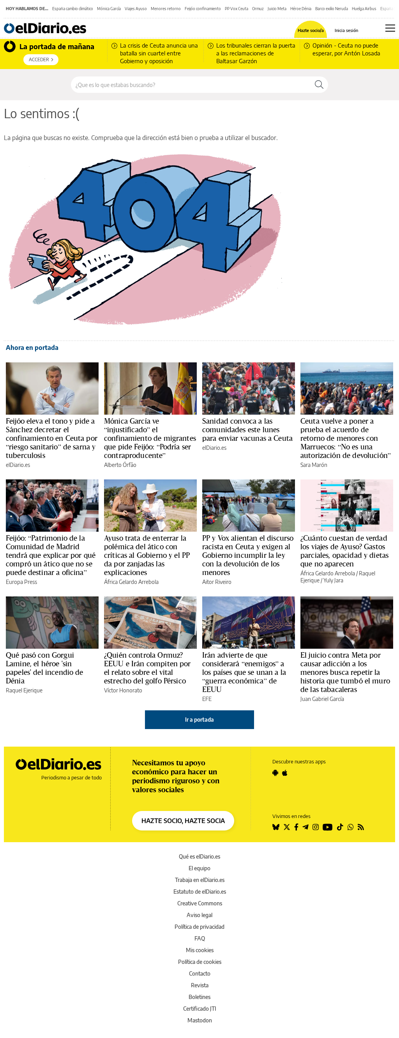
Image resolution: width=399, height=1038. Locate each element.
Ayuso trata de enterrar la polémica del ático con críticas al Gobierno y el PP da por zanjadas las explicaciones (147, 555)
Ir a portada (199, 719)
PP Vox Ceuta (236, 8)
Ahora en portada (32, 347)
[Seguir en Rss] (361, 826)
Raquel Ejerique (24, 690)
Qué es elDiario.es (199, 856)
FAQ (199, 938)
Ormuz (258, 8)
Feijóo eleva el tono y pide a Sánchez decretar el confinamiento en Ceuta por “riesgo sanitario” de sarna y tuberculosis (51, 438)
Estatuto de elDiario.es (199, 891)
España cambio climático (72, 8)
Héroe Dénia (300, 8)
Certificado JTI (199, 1008)
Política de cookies (199, 961)
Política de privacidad (199, 926)
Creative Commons (199, 903)
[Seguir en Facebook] (296, 826)
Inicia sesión (346, 30)
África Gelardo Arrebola (131, 581)
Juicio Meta (277, 8)
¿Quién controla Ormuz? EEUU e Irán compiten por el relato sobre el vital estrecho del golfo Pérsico (147, 667)
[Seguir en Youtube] (328, 826)
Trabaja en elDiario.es (199, 880)
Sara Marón (313, 464)
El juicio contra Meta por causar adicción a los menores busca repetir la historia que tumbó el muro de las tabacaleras (345, 672)
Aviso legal (199, 915)
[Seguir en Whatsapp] (351, 826)
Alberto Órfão (120, 464)
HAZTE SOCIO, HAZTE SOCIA (183, 821)
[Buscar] (319, 84)
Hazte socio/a (311, 30)
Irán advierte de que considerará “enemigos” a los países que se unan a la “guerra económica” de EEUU (244, 672)
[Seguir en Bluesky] (275, 826)
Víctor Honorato (123, 690)
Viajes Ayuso (136, 8)
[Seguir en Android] (275, 772)
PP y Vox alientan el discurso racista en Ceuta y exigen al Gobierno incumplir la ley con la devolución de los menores (247, 555)
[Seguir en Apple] (285, 772)
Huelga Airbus (364, 8)
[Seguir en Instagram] (315, 826)
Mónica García (109, 8)
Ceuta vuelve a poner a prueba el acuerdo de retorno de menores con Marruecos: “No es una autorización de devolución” (345, 438)
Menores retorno (166, 8)
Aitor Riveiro (216, 581)
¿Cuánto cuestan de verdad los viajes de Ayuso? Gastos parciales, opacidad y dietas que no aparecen (344, 550)
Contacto (199, 973)
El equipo (199, 868)
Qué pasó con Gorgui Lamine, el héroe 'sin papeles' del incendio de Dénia (44, 667)
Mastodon (199, 1020)
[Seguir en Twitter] (286, 826)
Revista (199, 985)
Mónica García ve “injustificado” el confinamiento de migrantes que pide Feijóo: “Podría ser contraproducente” (150, 438)
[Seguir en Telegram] (305, 826)
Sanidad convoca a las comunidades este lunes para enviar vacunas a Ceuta (247, 429)
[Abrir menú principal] (390, 28)
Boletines (199, 997)
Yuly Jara (333, 580)
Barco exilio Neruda (331, 8)
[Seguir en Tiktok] (340, 826)
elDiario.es (18, 464)
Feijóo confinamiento (203, 8)
